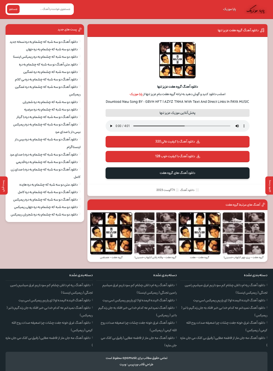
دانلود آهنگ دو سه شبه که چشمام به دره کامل (48, 192)
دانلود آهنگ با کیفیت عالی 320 (175, 141)
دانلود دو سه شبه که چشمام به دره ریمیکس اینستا (45, 57)
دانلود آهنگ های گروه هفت (177, 173)
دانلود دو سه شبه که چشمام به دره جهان (52, 49)
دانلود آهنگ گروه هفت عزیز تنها (238, 30)
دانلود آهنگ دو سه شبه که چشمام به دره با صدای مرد (44, 154)
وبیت (123, 364)
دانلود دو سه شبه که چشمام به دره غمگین (50, 72)
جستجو (13, 9)
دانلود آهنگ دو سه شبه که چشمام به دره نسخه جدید (44, 42)
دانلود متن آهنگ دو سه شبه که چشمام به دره (48, 64)
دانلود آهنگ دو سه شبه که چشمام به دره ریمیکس (45, 199)
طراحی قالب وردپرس (140, 364)
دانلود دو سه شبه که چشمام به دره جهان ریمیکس (46, 207)
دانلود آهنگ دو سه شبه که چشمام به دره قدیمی (47, 162)
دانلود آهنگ (187, 190)
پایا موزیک (229, 9)
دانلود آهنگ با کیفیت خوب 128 (175, 156)
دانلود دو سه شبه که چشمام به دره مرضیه (51, 109)
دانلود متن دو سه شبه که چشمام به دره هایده (48, 184)
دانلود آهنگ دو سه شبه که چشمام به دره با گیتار (47, 117)
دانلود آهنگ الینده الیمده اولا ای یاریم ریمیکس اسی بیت (229, 300)
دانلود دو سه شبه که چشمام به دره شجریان (50, 102)
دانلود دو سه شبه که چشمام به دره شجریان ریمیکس (44, 214)
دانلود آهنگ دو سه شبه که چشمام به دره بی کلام (46, 79)
